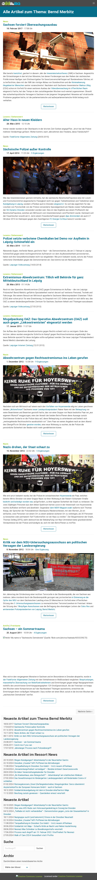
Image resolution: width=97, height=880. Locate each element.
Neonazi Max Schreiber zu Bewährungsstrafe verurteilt (38, 829)
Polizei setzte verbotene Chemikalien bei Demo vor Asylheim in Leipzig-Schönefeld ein (46, 240)
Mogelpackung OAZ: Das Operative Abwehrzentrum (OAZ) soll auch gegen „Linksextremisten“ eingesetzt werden (45, 320)
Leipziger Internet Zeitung (21, 345)
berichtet (18, 73)
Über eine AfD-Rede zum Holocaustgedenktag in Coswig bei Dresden (45, 808)
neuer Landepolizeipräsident (45, 409)
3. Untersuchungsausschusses (27, 603)
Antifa (6, 626)
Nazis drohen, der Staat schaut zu (26, 447)
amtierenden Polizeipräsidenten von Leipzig (22, 609)
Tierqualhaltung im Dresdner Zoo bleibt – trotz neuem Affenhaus (43, 766)
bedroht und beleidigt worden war (18, 502)
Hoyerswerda (65, 496)
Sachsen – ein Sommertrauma (24, 629)
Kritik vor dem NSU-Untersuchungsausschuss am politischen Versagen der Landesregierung (45, 544)
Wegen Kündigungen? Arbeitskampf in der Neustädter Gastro (41, 760)
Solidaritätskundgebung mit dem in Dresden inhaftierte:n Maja (41, 790)
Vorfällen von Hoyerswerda (58, 406)
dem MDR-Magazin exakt (61, 508)
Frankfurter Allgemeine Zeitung (23, 137)
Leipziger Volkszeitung (20, 265)
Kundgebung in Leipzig (13, 204)
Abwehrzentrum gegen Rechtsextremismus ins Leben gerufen (45, 358)
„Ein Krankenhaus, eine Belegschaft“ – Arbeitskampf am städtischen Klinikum (48, 775)
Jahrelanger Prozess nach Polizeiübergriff (32, 748)
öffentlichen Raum (79, 88)
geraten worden (34, 424)
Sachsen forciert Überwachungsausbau (30, 24)
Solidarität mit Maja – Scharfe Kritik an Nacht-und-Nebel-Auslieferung (45, 826)
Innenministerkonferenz (57, 73)
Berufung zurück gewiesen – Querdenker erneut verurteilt (39, 793)
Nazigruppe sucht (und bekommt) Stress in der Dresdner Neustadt (43, 817)
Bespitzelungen (86, 679)
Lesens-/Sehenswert (13, 117)
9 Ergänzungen (41, 362)
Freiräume (15, 626)
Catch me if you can (23, 745)
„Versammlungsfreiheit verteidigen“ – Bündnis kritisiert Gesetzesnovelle (46, 769)
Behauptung (81, 409)
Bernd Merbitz (48, 609)
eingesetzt (59, 204)
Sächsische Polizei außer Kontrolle (27, 149)
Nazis (5, 354)
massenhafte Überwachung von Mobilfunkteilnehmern (27, 682)
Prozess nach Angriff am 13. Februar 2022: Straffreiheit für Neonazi (44, 832)
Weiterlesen (48, 106)
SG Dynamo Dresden (15, 210)
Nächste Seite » (85, 711)
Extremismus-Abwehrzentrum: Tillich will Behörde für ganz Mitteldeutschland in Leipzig (43, 279)
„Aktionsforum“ (16, 409)
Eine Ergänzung (42, 549)
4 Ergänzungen (40, 633)
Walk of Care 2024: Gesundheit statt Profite (34, 835)
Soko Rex (85, 606)
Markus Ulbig (85, 85)
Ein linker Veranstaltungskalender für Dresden (34, 772)
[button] (93, 3)
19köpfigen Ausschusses (28, 606)
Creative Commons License (70, 876)
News (5, 21)
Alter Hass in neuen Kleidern (22, 120)
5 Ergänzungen (37, 153)
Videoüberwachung (59, 88)
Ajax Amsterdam (73, 216)
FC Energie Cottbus (58, 219)
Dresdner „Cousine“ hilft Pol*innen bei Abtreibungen (37, 763)
